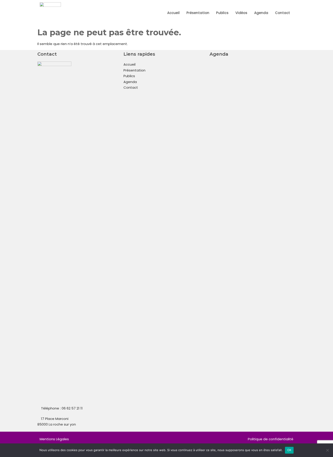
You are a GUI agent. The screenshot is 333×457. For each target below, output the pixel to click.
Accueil (173, 12)
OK (289, 450)
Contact (282, 12)
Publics (222, 12)
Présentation (197, 12)
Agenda (261, 12)
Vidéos (241, 12)
